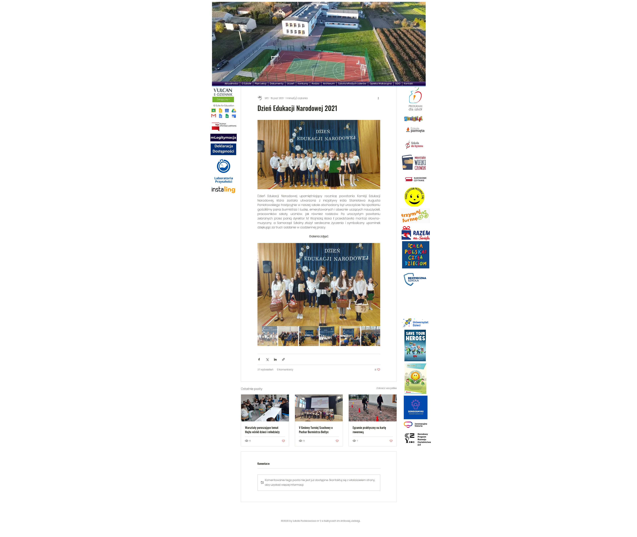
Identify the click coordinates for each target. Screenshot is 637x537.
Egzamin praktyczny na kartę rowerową (369, 429)
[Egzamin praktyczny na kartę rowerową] (373, 407)
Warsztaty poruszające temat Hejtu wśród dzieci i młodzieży (262, 429)
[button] (319, 42)
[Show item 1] (267, 336)
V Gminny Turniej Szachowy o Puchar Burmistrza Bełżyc (316, 429)
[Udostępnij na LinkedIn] (275, 359)
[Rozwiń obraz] (318, 284)
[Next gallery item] (376, 284)
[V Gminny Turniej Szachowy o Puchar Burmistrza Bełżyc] (319, 407)
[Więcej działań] (378, 98)
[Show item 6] (371, 336)
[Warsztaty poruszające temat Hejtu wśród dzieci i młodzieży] (265, 407)
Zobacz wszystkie (386, 388)
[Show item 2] (288, 336)
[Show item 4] (330, 336)
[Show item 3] (309, 336)
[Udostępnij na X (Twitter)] (267, 359)
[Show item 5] (350, 336)
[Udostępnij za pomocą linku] (283, 359)
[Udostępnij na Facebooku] (259, 359)
